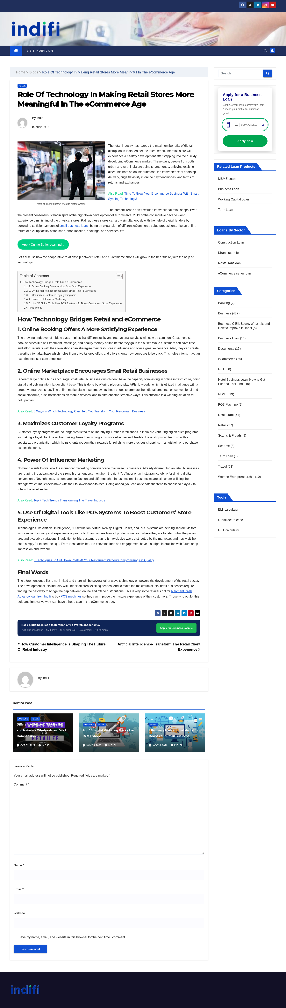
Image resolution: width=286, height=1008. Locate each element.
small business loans (74, 225)
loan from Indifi (41, 596)
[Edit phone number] (263, 124)
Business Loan (228, 189)
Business (23, 719)
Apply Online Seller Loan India (43, 244)
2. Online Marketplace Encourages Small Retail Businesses (62, 290)
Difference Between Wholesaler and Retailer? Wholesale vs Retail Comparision (41, 730)
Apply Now (245, 141)
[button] (265, 50)
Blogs (33, 72)
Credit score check (231, 520)
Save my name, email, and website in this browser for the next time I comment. (72, 937)
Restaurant (226, 415)
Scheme (224, 446)
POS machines (71, 596)
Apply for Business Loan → (176, 628)
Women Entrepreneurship (236, 476)
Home (20, 72)
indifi (40, 118)
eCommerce (226, 359)
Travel (222, 466)
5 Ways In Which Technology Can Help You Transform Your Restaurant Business (89, 411)
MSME (223, 394)
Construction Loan (231, 242)
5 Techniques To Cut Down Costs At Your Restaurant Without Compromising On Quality (94, 560)
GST (221, 369)
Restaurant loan (229, 263)
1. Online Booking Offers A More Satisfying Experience (60, 286)
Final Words (35, 307)
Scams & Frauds (230, 435)
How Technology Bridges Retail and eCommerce (52, 281)
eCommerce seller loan (234, 273)
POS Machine (228, 404)
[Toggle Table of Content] (117, 276)
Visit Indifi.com (40, 50)
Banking (224, 303)
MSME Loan (227, 178)
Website (19, 913)
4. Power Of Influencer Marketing (47, 299)
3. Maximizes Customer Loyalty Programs (52, 295)
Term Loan (225, 209)
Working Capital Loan (233, 199)
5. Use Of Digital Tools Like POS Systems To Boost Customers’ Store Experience (75, 303)
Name (19, 865)
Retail (22, 86)
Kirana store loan (230, 252)
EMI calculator (228, 509)
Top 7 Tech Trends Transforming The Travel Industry (69, 500)
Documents (226, 348)
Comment (21, 784)
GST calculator (228, 530)
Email (19, 889)
